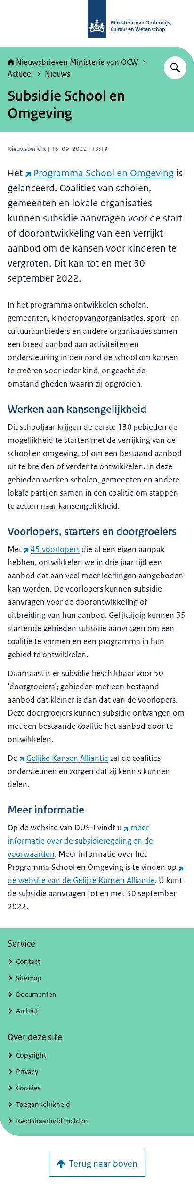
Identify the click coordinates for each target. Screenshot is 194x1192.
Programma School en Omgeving (103, 173)
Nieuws (57, 74)
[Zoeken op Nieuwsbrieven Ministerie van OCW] (175, 67)
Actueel (20, 74)
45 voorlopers (55, 549)
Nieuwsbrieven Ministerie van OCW (77, 62)
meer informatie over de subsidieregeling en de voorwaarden (80, 840)
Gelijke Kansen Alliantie (67, 758)
